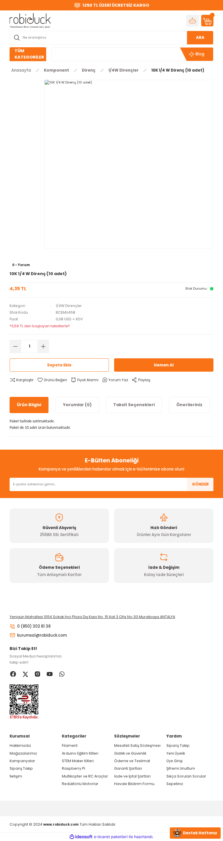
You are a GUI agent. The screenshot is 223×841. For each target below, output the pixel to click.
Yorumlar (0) (77, 405)
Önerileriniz (189, 405)
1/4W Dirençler (69, 305)
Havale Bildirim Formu (134, 783)
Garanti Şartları (128, 768)
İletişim (16, 776)
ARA (200, 37)
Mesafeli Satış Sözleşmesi (137, 745)
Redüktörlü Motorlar (80, 783)
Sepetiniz (174, 783)
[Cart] (207, 20)
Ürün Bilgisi (29, 405)
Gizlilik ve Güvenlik (130, 753)
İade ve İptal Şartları (132, 776)
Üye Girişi (174, 760)
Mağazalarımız (23, 753)
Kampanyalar (22, 760)
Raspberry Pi (73, 768)
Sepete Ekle (59, 365)
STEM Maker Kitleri (78, 760)
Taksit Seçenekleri (134, 405)
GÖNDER (200, 484)
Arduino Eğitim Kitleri (80, 753)
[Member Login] (192, 20)
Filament (70, 745)
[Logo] (30, 20)
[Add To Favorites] (52, 380)
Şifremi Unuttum (180, 768)
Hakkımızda (20, 745)
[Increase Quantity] (43, 346)
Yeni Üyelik (175, 753)
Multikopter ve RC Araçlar (85, 776)
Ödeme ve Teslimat (132, 760)
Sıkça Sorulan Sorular (186, 776)
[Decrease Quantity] (15, 346)
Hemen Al (164, 365)
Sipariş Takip (21, 768)
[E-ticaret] (111, 836)
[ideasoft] (81, 837)
